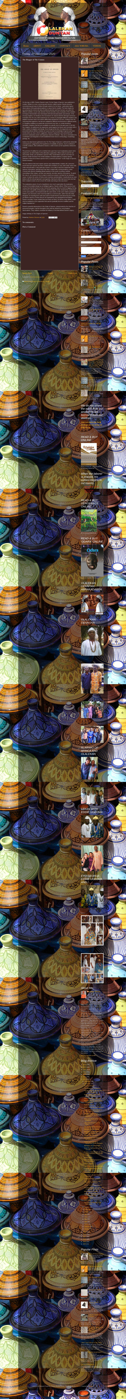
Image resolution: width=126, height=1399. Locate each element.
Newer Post (27, 273)
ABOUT (37, 45)
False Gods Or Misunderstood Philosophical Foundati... (93, 1110)
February (87, 1226)
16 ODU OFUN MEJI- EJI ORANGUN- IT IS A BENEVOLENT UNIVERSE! (96, 134)
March (86, 1224)
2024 (84, 1069)
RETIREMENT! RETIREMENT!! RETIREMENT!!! (93, 1138)
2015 (84, 1241)
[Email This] (49, 217)
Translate (94, 188)
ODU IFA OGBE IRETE (87, 169)
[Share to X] (53, 217)
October (87, 1207)
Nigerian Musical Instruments (93, 107)
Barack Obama (88, 1197)
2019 (84, 1232)
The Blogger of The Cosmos (92, 1088)
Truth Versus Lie (89, 1105)
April (85, 1221)
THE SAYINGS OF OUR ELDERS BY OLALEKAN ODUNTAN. (91, 425)
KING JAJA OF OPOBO (91, 1191)
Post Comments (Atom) (37, 277)
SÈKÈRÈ (91, 297)
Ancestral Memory (89, 1085)
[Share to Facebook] (55, 217)
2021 (84, 1076)
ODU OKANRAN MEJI (95, 347)
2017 (84, 1236)
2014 (84, 1244)
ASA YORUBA (81, 45)
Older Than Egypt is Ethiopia (92, 1098)
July (85, 1214)
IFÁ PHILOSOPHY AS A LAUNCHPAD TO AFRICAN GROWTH (92, 1115)
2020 (84, 1079)
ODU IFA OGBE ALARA (95, 82)
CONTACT (65, 45)
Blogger (91, 1386)
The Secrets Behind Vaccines (92, 1126)
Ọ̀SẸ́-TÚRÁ (87, 1200)
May (85, 1219)
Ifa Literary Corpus (89, 1172)
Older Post (72, 273)
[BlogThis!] (51, 217)
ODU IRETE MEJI (94, 390)
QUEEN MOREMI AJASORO (92, 1178)
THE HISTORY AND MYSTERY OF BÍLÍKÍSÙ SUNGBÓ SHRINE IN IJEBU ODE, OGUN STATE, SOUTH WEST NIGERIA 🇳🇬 (96, 284)
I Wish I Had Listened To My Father (91, 147)
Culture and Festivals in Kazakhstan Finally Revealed (93, 1142)
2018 (84, 1234)
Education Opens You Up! (91, 1129)
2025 (84, 1067)
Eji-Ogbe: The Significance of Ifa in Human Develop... (93, 1194)
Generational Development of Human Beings (92, 1160)
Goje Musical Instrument (96, 71)
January (87, 1229)
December (87, 1081)
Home (26, 45)
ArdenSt (78, 1386)
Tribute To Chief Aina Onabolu (93, 1185)
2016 (84, 1239)
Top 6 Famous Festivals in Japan (93, 1166)
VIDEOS (97, 45)
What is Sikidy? (88, 1163)
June (86, 1216)
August (86, 1212)
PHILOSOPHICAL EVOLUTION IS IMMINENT (93, 1101)
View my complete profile (88, 1055)
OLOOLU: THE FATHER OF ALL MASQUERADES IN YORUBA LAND (93, 1153)
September (87, 1209)
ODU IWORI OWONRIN (95, 94)
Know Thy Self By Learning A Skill (94, 1107)
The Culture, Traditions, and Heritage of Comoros (92, 1182)
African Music (88, 1157)
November (87, 1083)
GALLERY (50, 45)
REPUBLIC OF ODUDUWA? (92, 1145)
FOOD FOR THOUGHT (91, 1135)
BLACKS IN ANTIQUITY (95, 156)
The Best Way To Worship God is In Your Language (93, 1091)
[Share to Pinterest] (56, 217)
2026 (84, 1064)
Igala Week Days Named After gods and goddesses (93, 1132)
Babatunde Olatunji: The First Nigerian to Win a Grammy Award (96, 268)
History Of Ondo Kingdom (96, 58)
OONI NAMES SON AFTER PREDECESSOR (92, 1095)
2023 (84, 1072)
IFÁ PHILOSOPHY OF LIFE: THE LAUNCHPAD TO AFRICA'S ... (93, 1188)
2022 (84, 1074)
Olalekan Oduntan (94, 991)
